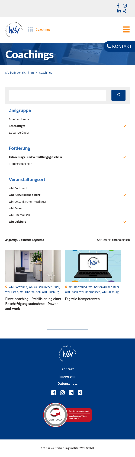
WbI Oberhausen (19, 215)
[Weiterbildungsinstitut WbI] (19, 72)
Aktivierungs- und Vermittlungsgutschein (35, 157)
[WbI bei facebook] (118, 6)
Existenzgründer (19, 132)
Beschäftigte (17, 126)
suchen (118, 95)
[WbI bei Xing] (124, 11)
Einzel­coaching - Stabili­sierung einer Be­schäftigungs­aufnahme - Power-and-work (33, 303)
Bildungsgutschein (20, 164)
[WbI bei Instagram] (62, 393)
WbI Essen (15, 208)
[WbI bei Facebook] (53, 393)
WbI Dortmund (18, 188)
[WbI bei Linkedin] (119, 11)
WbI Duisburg (17, 221)
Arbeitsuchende (19, 119)
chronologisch (121, 240)
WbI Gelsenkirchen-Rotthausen (28, 201)
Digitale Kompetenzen (82, 298)
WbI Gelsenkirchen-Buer (24, 195)
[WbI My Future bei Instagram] (125, 6)
